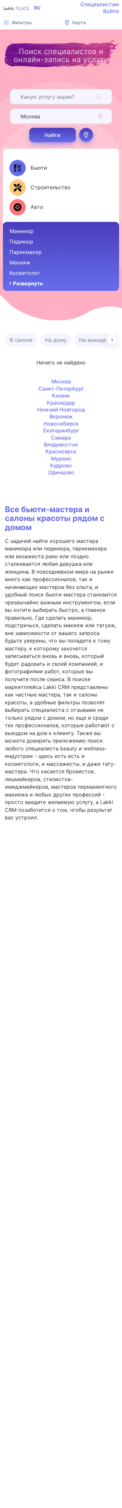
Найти (53, 135)
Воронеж (61, 416)
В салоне (21, 340)
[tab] (28, 168)
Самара (61, 437)
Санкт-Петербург (61, 388)
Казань (61, 395)
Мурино (61, 458)
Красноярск (61, 451)
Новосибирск (61, 423)
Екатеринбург (61, 430)
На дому (56, 340)
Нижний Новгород (61, 409)
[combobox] (21, 96)
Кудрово (61, 465)
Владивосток (61, 444)
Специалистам (99, 4)
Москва (61, 381)
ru (37, 7)
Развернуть (28, 283)
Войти (111, 11)
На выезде (92, 340)
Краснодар (61, 402)
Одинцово (61, 472)
